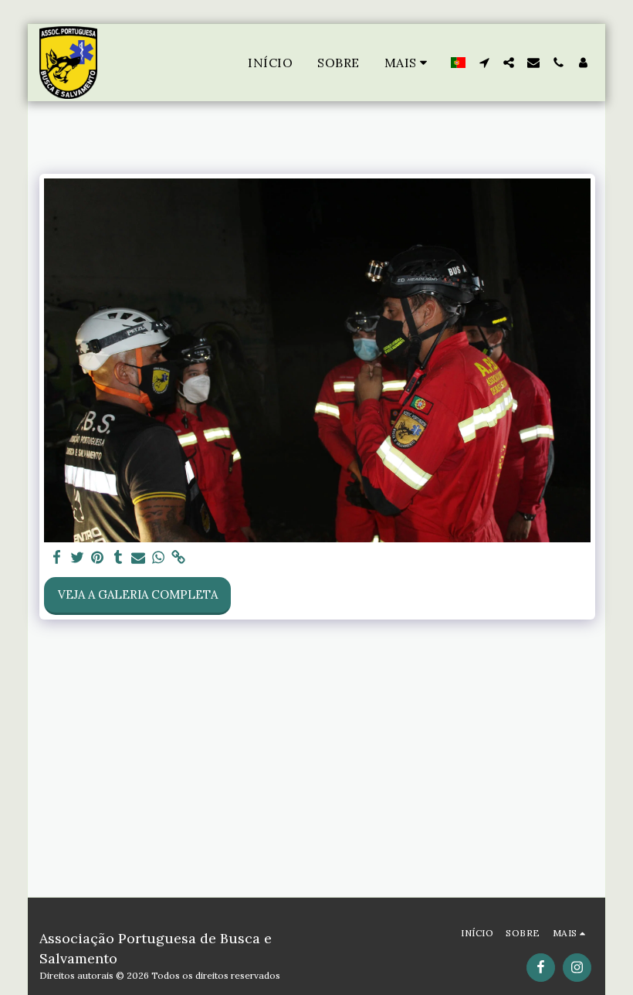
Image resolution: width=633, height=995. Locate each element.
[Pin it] (97, 557)
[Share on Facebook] (57, 557)
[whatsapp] (158, 557)
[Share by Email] (138, 557)
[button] (484, 62)
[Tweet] (77, 557)
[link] (178, 557)
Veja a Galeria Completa (138, 594)
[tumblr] (117, 557)
